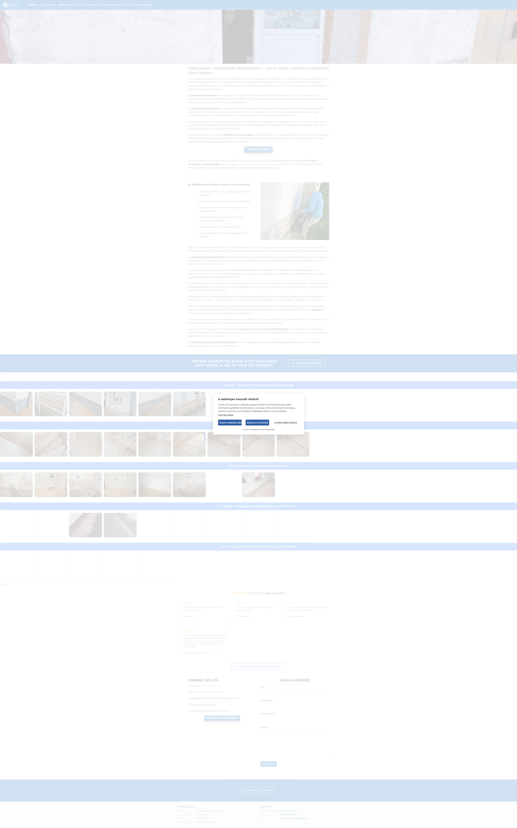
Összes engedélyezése (230, 422)
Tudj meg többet (225, 414)
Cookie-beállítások (285, 422)
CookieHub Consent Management (263, 429)
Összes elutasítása (257, 422)
